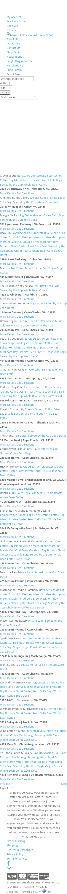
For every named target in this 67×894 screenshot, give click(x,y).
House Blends (15, 56)
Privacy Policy (15, 854)
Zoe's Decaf (31, 219)
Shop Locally (14, 70)
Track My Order (16, 21)
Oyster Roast (26, 246)
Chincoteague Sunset (44, 175)
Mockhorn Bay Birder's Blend (18, 352)
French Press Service (49, 387)
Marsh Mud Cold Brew (25, 241)
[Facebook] (8, 864)
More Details (8, 193)
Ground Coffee (39, 197)
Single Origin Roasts (19, 61)
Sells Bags (56, 180)
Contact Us (13, 48)
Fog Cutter (26, 215)
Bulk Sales (23, 175)
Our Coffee (13, 43)
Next (64, 783)
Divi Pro (44, 891)
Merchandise (15, 65)
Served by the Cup (11, 184)
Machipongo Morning (46, 347)
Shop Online (14, 52)
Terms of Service (17, 858)
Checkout (12, 26)
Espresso (14, 343)
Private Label (41, 180)
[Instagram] (9, 870)
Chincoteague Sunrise (46, 233)
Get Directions (25, 193)
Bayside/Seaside (22, 233)
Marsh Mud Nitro (18, 761)
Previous (5, 783)
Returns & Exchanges (20, 850)
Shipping (12, 845)
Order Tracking (16, 841)
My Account (14, 17)
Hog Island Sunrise (20, 180)
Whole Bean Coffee (35, 184)
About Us (12, 39)
